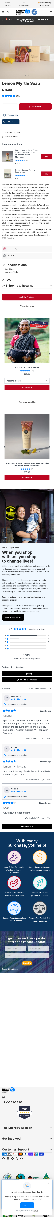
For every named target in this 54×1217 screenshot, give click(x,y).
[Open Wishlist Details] (4, 115)
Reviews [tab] (7, 667)
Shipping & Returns (19, 285)
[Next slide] (51, 20)
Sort (31, 689)
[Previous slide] (3, 20)
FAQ (8, 280)
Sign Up (27, 963)
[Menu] (3, 12)
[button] (27, 95)
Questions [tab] (19, 667)
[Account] (45, 12)
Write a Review (33, 680)
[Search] (8, 12)
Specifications (16, 265)
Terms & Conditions (10, 969)
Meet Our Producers (27, 297)
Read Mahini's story (13, 617)
